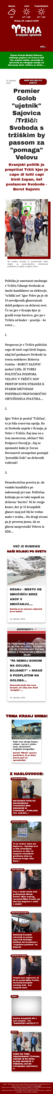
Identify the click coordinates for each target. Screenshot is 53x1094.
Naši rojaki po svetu (33, 81)
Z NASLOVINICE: (26, 774)
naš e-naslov (37, 1086)
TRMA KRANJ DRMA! (26, 716)
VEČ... (43, 47)
